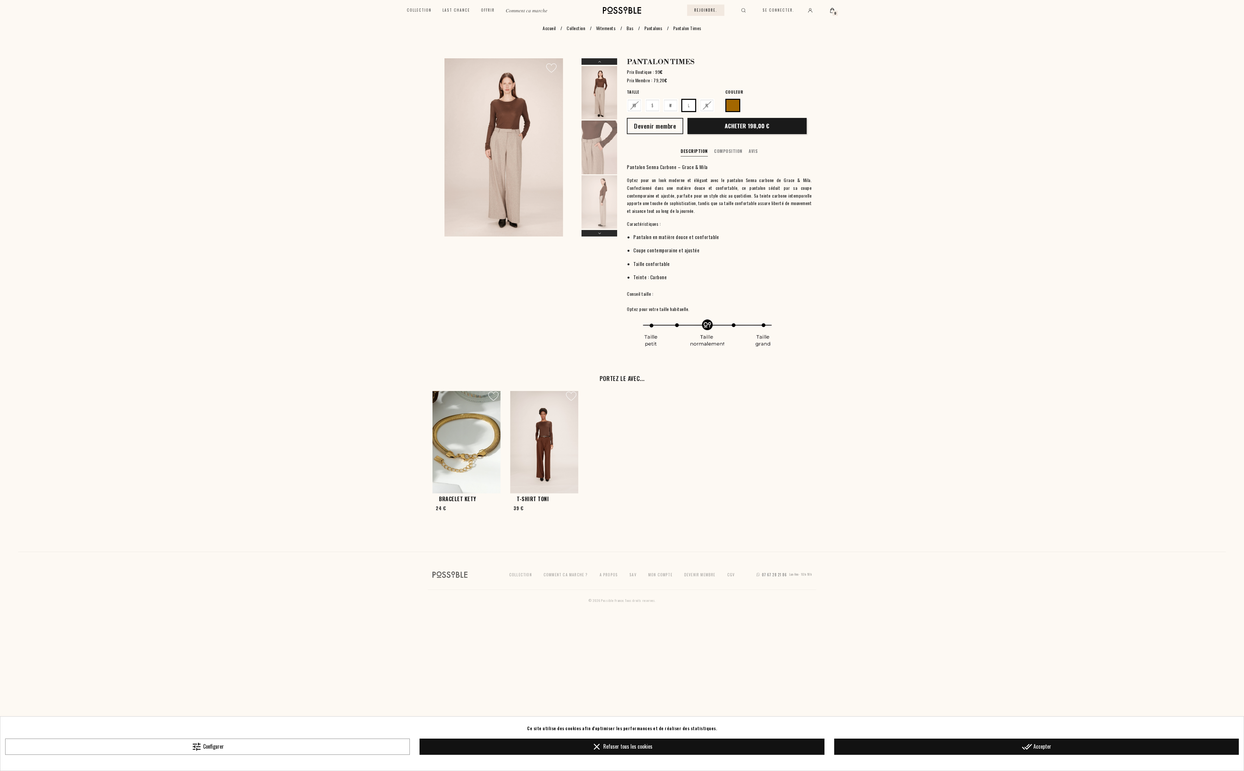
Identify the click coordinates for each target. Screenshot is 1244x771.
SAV (633, 574)
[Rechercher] (743, 10)
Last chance (456, 10)
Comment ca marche (526, 10)
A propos (609, 574)
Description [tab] (694, 151)
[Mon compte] (810, 10)
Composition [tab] (728, 151)
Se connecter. (778, 10)
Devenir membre (700, 574)
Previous (599, 61)
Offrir (488, 10)
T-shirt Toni (533, 499)
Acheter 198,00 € (747, 125)
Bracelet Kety (457, 499)
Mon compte (660, 574)
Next (599, 233)
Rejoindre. (705, 10)
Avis (753, 151)
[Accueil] (622, 10)
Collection (419, 10)
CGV (731, 574)
